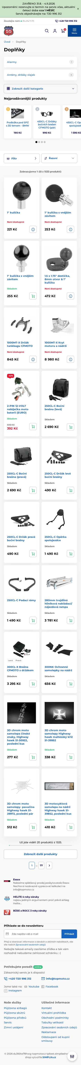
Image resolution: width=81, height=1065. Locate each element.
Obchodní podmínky (55, 1017)
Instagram (15, 990)
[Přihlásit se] (55, 31)
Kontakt (46, 1008)
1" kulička (13, 212)
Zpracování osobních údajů (31, 944)
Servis (8, 1022)
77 (41, 865)
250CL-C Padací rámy (21, 600)
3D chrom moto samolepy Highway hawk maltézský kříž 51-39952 (59, 735)
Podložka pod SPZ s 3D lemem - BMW (17, 124)
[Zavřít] (78, 9)
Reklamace (48, 1032)
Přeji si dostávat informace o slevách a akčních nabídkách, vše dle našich (38, 943)
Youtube (34, 986)
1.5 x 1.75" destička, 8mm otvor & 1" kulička (57, 279)
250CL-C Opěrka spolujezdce (55, 538)
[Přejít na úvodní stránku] (8, 31)
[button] (47, 31)
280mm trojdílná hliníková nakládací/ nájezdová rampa (58, 603)
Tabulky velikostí (52, 1022)
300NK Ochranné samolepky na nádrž (58, 668)
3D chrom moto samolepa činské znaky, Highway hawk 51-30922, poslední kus (18, 737)
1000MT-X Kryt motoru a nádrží (56, 344)
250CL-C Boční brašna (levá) (54, 407)
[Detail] (32, 229)
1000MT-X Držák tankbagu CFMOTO (20, 344)
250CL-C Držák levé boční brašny (58, 475)
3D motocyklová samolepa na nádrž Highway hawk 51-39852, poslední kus (58, 808)
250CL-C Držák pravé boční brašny (21, 538)
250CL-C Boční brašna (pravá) (17, 475)
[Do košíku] (32, 296)
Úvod (7, 41)
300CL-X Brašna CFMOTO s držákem (20, 668)
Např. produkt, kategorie (29, 40)
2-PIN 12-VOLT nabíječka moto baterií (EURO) (18, 409)
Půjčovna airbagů (15, 1008)
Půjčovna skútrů (14, 1012)
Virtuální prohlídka (53, 1012)
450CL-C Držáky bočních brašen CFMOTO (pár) (47, 124)
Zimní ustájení (13, 1027)
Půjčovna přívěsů (15, 1017)
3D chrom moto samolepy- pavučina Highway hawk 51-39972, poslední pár (20, 808)
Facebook (52, 986)
